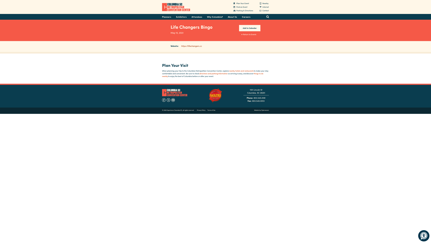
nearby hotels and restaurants (241, 71)
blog (173, 100)
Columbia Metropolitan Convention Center (176, 7)
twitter (168, 100)
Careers (246, 16)
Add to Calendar (250, 28)
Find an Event (241, 7)
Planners (166, 16)
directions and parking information (213, 73)
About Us (232, 16)
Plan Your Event (242, 3)
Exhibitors (181, 16)
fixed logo (154, 16)
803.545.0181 (259, 97)
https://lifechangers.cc (191, 46)
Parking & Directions (244, 10)
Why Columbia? (215, 16)
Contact (265, 10)
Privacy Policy (201, 110)
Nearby (265, 3)
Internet (265, 7)
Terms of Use (211, 110)
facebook (164, 100)
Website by (261, 110)
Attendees (197, 16)
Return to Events (249, 34)
